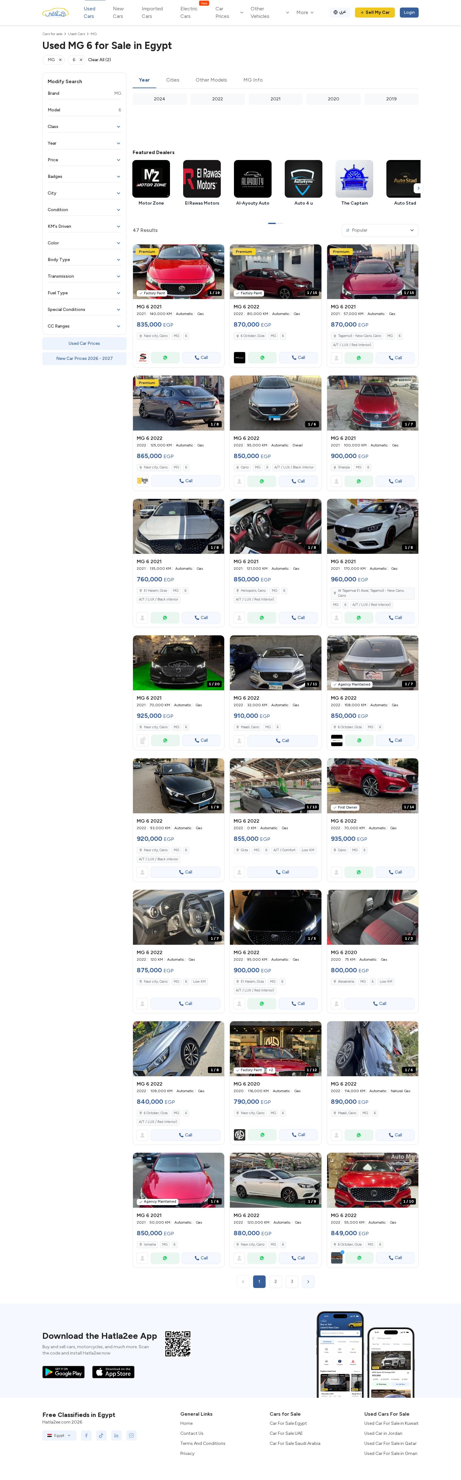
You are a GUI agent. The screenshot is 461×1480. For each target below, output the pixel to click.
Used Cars (89, 12)
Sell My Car (378, 12)
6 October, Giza (252, 336)
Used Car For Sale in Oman (390, 1453)
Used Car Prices (84, 343)
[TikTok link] (101, 1435)
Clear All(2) (99, 59)
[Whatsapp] (165, 357)
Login (409, 12)
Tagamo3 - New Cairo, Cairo (359, 336)
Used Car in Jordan (383, 1433)
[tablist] (276, 80)
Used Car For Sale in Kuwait (391, 1423)
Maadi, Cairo (250, 727)
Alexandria (346, 982)
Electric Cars (193, 12)
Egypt (59, 1435)
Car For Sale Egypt (288, 1423)
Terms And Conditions (202, 1443)
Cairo (245, 467)
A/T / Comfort (284, 850)
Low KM (308, 850)
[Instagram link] (131, 1435)
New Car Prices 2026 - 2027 (84, 358)
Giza (244, 850)
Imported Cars (152, 12)
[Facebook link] (86, 1435)
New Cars (118, 12)
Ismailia (150, 1244)
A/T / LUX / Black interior (294, 467)
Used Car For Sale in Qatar (390, 1443)
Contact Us (192, 1433)
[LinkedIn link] (116, 1435)
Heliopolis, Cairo (253, 591)
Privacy (187, 1453)
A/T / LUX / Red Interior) (352, 345)
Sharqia (344, 467)
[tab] (144, 80)
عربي (342, 11)
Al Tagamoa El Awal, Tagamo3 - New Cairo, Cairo (371, 593)
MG (176, 336)
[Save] (217, 252)
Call (204, 357)
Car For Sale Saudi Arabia (295, 1443)
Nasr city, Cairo (155, 336)
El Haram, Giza (155, 591)
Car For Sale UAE (286, 1433)
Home (186, 1423)
